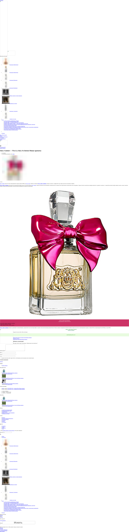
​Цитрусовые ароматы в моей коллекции (11, 129)
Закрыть (1, 361)
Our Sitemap (4, 422)
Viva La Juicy (28, 183)
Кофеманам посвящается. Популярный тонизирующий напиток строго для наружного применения (21, 127)
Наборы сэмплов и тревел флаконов (8, 412)
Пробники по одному (5, 413)
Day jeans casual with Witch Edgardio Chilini (11, 121)
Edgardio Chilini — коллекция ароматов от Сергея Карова (14, 122)
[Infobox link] (0, 146)
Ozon (3, 428)
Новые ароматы (2, 148)
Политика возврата (5, 419)
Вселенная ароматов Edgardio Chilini (10, 125)
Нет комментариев (9, 373)
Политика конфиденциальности (7, 418)
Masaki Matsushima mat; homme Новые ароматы (10, 383)
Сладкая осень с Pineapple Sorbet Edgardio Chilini (12, 128)
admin (3, 388)
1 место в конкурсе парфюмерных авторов (11, 120)
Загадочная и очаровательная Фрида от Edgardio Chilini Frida (14, 126)
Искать (1, 432)
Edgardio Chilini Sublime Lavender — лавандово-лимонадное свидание (16, 123)
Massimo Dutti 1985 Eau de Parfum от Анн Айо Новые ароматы (12, 378)
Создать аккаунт (3, 520)
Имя (1, 352)
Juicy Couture (2, 183)
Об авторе (3, 420)
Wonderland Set (4, 411)
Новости (3, 417)
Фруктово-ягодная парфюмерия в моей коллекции (12, 510)
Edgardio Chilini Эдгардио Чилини (8, 430)
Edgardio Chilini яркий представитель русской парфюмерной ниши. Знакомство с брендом (19, 124)
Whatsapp (1, 0)
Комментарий (2, 350)
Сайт (1, 356)
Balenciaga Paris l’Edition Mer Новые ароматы (9, 400)
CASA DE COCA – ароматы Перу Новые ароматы (16, 388)
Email (1, 354)
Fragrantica (4, 426)
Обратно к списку (16, 338)
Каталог (3, 421)
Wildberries (4, 427)
